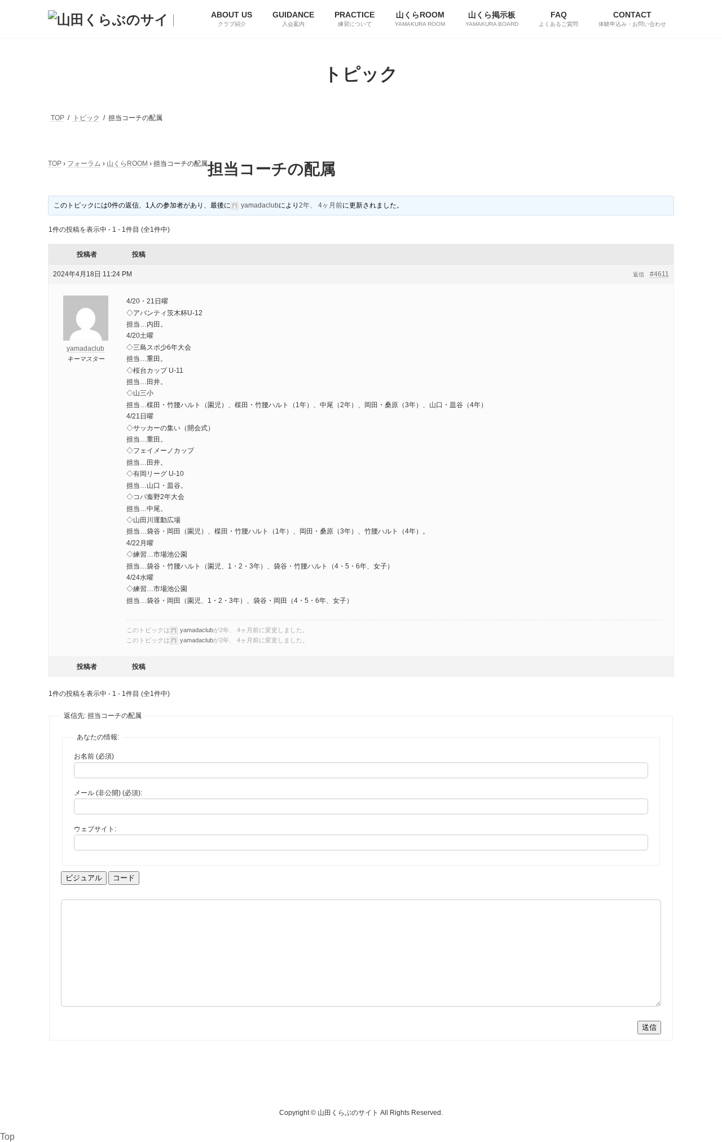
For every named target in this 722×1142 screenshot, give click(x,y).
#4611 (659, 274)
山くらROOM (127, 163)
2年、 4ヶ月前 (320, 205)
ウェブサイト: (95, 829)
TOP (54, 163)
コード (124, 878)
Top (7, 1136)
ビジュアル (83, 878)
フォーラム (84, 163)
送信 (649, 1027)
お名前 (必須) (94, 756)
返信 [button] (638, 274)
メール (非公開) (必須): (108, 793)
